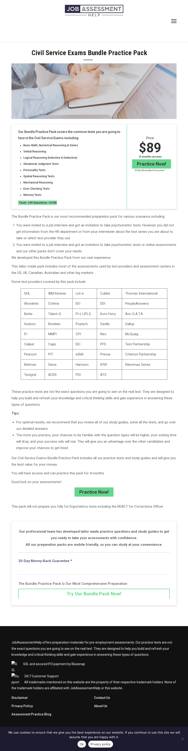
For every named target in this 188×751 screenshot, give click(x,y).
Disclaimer (19, 698)
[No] (182, 739)
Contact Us (102, 698)
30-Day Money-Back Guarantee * (150, 170)
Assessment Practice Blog (31, 714)
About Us (100, 706)
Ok (82, 744)
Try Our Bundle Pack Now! (94, 593)
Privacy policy (101, 744)
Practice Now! (151, 164)
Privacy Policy (22, 706)
